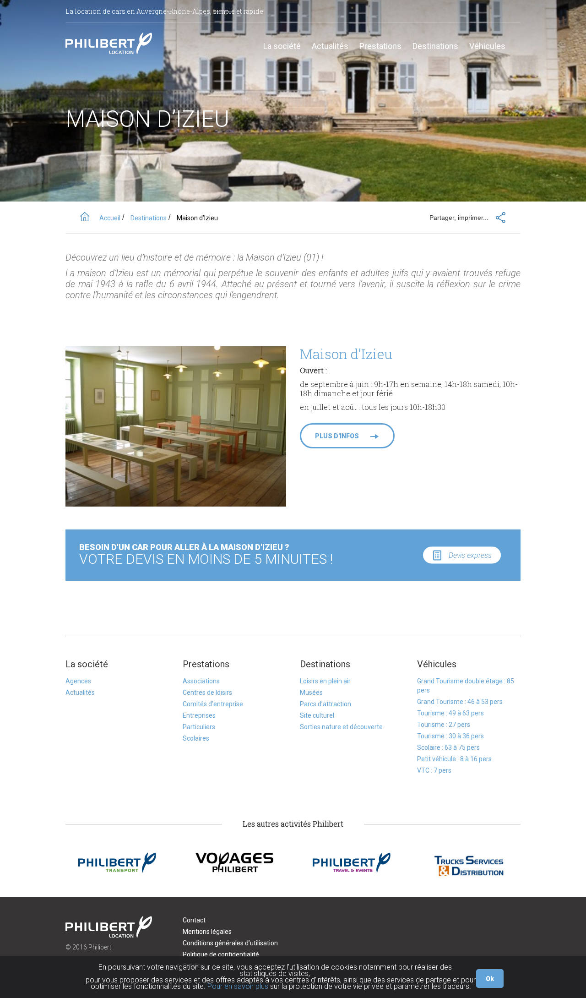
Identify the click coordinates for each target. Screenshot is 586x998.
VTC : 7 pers (434, 770)
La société (282, 46)
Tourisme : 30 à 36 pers (450, 736)
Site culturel (317, 715)
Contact (194, 920)
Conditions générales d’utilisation (230, 943)
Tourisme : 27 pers (443, 724)
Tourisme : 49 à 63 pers (450, 713)
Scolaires (196, 738)
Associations (201, 681)
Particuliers (199, 727)
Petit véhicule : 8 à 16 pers (454, 759)
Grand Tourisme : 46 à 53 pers (460, 701)
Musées (311, 692)
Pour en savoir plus (237, 986)
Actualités (330, 46)
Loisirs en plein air (325, 681)
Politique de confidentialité (221, 954)
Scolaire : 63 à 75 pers (448, 747)
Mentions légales (207, 931)
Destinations (435, 46)
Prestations (380, 46)
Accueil (109, 218)
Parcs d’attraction (325, 704)
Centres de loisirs (207, 692)
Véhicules (487, 46)
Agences (78, 681)
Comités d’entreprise (213, 704)
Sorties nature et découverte (341, 727)
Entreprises (199, 715)
